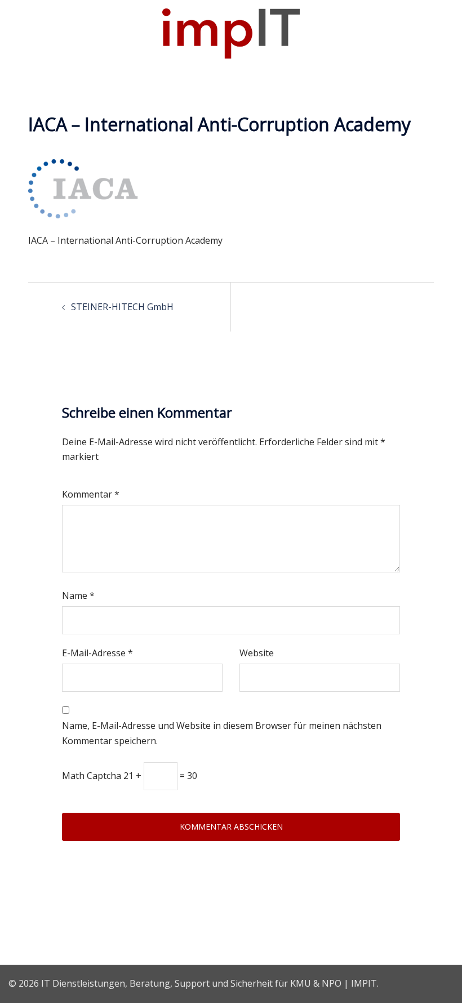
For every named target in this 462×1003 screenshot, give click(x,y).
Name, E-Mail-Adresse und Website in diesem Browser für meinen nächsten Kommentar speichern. (221, 733)
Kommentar (90, 494)
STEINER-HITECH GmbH (122, 307)
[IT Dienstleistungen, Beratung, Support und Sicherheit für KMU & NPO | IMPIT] (230, 32)
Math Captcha (91, 775)
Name (78, 595)
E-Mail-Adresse (97, 653)
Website (256, 653)
